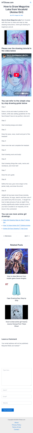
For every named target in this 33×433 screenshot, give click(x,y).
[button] (30, 3)
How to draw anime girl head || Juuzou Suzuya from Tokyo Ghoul (16, 324)
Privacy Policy (16, 425)
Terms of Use (16, 427)
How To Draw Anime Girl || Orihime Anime (16, 225)
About (17, 422)
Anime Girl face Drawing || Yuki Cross (15, 228)
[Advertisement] (16, 358)
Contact (16, 429)
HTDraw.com (7, 2)
